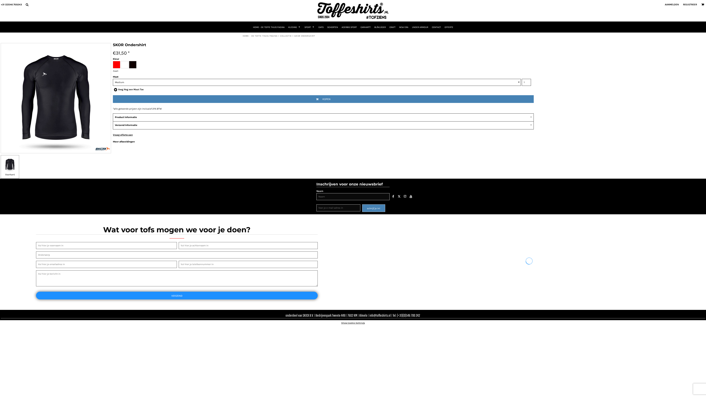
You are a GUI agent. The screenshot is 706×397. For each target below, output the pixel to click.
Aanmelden (672, 4)
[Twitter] (399, 196)
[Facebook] (393, 196)
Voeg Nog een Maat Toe (131, 89)
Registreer (690, 4)
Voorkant (10, 174)
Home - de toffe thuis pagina (260, 36)
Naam (319, 191)
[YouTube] (410, 196)
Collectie (286, 36)
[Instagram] (405, 196)
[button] (27, 4)
